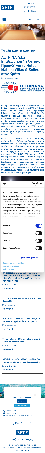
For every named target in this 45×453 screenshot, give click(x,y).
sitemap (27, 450)
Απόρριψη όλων (9, 269)
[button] (4, 19)
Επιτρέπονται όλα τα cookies (13, 263)
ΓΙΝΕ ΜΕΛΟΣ (29, 7)
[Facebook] (14, 439)
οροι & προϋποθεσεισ (16, 445)
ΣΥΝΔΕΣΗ (30, 4)
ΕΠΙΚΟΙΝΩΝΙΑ (30, 11)
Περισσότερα (6, 288)
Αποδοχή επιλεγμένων (11, 266)
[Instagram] (31, 439)
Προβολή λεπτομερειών (29, 258)
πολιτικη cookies (30, 445)
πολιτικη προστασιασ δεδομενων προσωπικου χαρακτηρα (22, 448)
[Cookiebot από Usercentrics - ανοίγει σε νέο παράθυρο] (32, 184)
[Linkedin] (22, 439)
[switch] (38, 233)
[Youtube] (27, 439)
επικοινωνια (19, 450)
